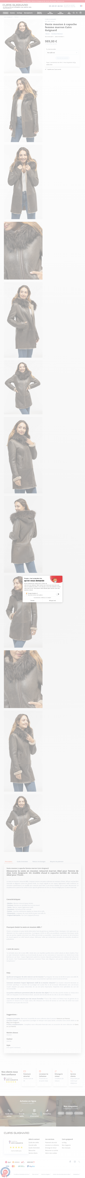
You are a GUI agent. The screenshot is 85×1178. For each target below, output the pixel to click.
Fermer (32, 600)
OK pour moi (52, 600)
